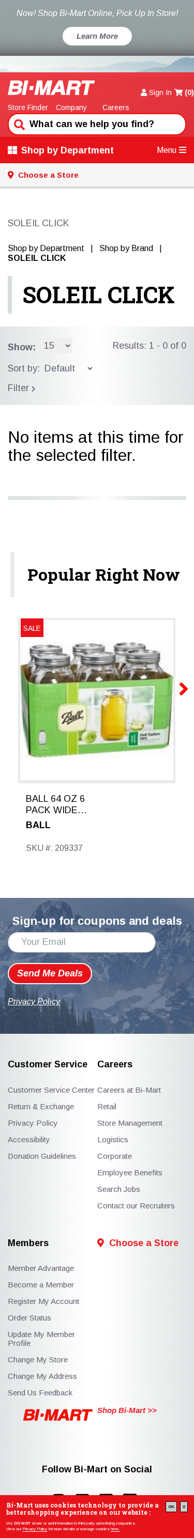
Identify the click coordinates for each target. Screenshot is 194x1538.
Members (28, 1243)
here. (115, 1529)
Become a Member (41, 1284)
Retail (106, 1106)
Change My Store (38, 1359)
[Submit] (18, 123)
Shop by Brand (126, 248)
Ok (171, 1506)
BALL (38, 825)
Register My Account (43, 1301)
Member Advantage (41, 1268)
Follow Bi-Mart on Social (97, 1469)
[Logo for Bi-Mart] (51, 87)
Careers (115, 107)
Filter (20, 388)
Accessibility (29, 1139)
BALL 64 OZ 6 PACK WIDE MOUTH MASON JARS (55, 805)
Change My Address (42, 1376)
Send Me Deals (50, 973)
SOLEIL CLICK (98, 294)
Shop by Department (67, 150)
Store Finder (28, 107)
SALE (32, 628)
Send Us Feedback (40, 1392)
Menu (166, 150)
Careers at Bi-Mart (129, 1089)
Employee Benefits (129, 1172)
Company (71, 107)
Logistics (112, 1139)
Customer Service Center (51, 1089)
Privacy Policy (34, 1529)
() (189, 92)
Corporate (114, 1156)
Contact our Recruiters (136, 1205)
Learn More (97, 36)
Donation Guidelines (42, 1156)
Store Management (129, 1122)
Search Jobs (118, 1189)
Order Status (29, 1317)
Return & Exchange (41, 1106)
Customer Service (47, 1064)
